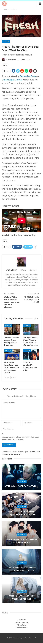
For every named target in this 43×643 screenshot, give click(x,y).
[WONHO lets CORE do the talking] (21, 477)
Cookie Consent (21, 628)
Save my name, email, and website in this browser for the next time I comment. (20, 438)
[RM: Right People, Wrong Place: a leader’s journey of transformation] (31, 329)
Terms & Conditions (21, 622)
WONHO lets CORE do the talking (21, 486)
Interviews (21, 481)
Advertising (22, 620)
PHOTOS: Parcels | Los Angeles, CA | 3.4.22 (31, 299)
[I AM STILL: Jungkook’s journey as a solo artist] (31, 354)
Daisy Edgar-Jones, (12, 79)
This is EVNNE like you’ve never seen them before (21, 541)
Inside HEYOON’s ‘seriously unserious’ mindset (21, 597)
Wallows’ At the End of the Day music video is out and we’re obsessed (11, 302)
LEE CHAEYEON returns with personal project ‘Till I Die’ (22, 569)
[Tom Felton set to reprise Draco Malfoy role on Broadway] (12, 329)
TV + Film (6, 41)
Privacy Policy (21, 625)
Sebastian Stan (28, 76)
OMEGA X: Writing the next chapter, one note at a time (21, 513)
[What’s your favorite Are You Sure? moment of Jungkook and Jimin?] (12, 354)
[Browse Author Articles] (21, 261)
